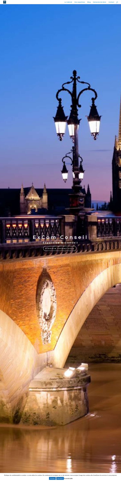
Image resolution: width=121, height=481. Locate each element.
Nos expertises (79, 2)
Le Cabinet (68, 2)
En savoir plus (68, 478)
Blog (89, 2)
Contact (111, 2)
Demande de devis (99, 2)
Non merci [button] (60, 478)
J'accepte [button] (52, 478)
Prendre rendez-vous (59, 248)
